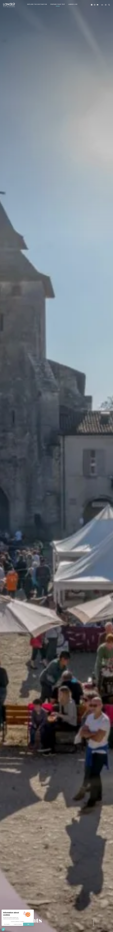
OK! (28, 924)
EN (102, 5)
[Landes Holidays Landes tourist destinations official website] (9, 5)
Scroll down (93, 923)
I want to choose (18, 924)
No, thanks (7, 924)
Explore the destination (37, 4)
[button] (3, 929)
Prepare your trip (57, 4)
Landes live (72, 4)
